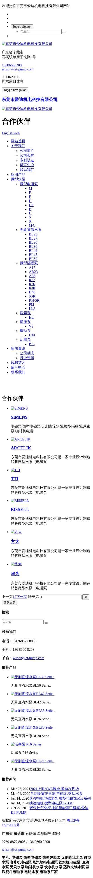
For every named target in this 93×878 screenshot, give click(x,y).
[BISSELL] (51, 501)
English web (11, 133)
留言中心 (27, 165)
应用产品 (18, 174)
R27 (32, 280)
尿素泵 (25, 313)
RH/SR (34, 300)
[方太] (51, 532)
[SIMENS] (51, 408)
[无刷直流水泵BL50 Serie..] (32, 677)
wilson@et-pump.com (17, 69)
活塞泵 (25, 339)
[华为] (51, 564)
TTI (14, 478)
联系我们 (27, 170)
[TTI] (51, 470)
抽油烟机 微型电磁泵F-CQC (51, 803)
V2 (31, 326)
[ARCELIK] (51, 439)
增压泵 (25, 322)
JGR (32, 296)
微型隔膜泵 (29, 263)
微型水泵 (18, 179)
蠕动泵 (25, 331)
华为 (15, 573)
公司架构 (27, 155)
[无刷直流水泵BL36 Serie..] (32, 711)
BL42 (33, 251)
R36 (32, 284)
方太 (15, 541)
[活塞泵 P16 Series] (26, 744)
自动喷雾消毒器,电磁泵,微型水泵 (56, 793)
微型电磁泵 (29, 184)
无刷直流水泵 (31, 230)
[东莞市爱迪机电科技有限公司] (46, 44)
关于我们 (18, 146)
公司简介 (27, 151)
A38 (32, 276)
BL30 (33, 242)
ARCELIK (21, 447)
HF (31, 205)
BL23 (33, 234)
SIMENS (19, 417)
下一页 (21, 597)
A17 (32, 268)
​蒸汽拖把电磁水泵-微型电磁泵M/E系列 (60, 798)
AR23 (33, 272)
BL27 (33, 238)
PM (31, 304)
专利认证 (27, 160)
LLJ (32, 308)
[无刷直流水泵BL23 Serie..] (32, 761)
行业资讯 (27, 358)
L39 (32, 335)
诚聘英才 (18, 363)
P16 (32, 344)
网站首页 (18, 141)
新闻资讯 (18, 348)
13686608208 (12, 65)
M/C (32, 225)
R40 (32, 288)
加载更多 (9, 602)
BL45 (33, 255)
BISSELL (20, 509)
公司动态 (27, 353)
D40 (32, 292)
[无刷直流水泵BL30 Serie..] (32, 727)
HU (31, 317)
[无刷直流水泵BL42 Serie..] (32, 694)
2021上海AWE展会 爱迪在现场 (54, 789)
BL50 (33, 259)
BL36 (33, 246)
